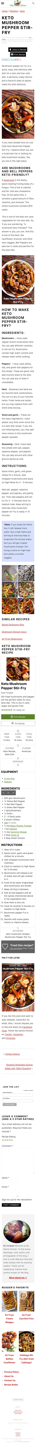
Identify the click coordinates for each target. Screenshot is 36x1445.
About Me (18, 1410)
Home (5, 11)
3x (13, 793)
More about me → (18, 1277)
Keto (22, 11)
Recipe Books (11, 1384)
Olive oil (15, 835)
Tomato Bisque (12, 1054)
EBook (18, 1434)
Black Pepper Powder (21, 826)
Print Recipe (19, 54)
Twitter (8, 1034)
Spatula (8, 781)
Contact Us (10, 1380)
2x (8, 793)
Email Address (8, 1092)
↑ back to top (18, 1399)
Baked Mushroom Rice (13, 624)
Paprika (13, 829)
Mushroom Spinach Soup (14, 632)
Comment (7, 1146)
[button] (2, 709)
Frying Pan (9, 778)
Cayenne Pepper (18, 832)
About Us (9, 1376)
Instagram (18, 1034)
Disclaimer (18, 1413)
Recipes (14, 11)
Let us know (16, 948)
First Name (6, 1098)
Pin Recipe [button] (19, 723)
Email (5, 1187)
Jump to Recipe (19, 49)
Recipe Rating (9, 1136)
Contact (18, 1432)
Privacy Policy (11, 1372)
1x (3, 793)
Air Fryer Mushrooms (12, 639)
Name (5, 1178)
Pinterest (10, 1038)
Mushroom (9, 180)
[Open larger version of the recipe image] (18, 669)
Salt (6, 822)
